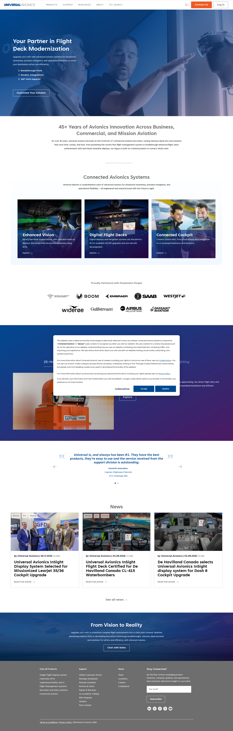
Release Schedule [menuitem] (87, 683)
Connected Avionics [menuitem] (49, 694)
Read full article (22, 582)
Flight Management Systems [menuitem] (53, 686)
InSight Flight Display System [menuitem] (53, 675)
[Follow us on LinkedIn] (149, 709)
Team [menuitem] (121, 675)
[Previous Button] (53, 465)
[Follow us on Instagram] (154, 709)
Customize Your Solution (31, 93)
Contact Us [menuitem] (201, 5)
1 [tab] (115, 483)
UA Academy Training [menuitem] (89, 694)
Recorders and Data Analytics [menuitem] (54, 690)
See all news (115, 599)
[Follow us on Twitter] (165, 709)
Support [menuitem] (83, 669)
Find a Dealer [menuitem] (85, 705)
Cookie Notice (165, 360)
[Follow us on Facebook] (159, 709)
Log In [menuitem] (220, 5)
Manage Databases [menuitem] (88, 679)
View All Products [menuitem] (48, 669)
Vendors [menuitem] (83, 702)
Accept (144, 389)
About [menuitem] (121, 669)
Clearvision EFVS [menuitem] (47, 679)
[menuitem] (51, 4)
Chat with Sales (116, 648)
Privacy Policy (164, 374)
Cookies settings (122, 389)
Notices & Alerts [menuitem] (86, 686)
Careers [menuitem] (122, 683)
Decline (165, 389)
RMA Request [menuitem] (85, 698)
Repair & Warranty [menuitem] (87, 690)
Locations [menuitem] (122, 679)
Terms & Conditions (49, 723)
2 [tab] (117, 483)
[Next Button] (179, 465)
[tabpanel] (116, 466)
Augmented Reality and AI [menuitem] (52, 683)
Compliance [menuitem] (123, 686)
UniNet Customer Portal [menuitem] (90, 675)
